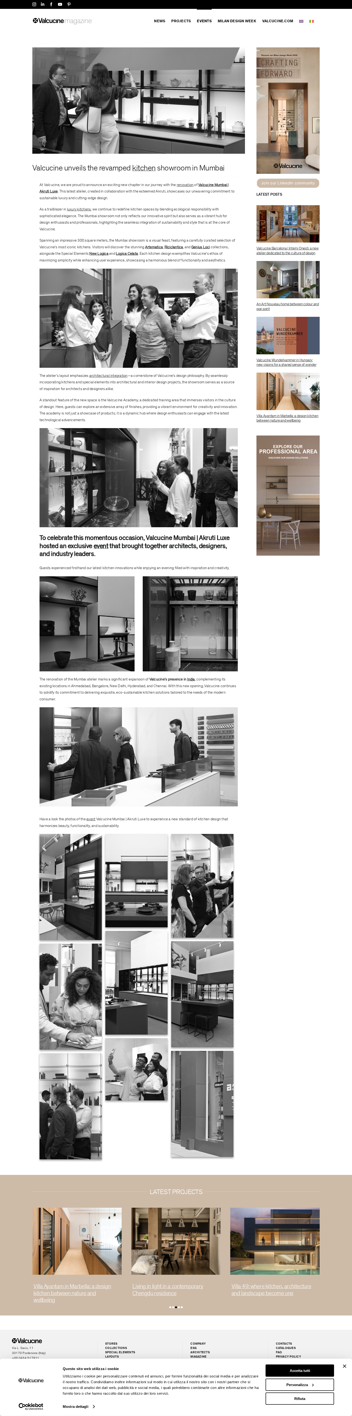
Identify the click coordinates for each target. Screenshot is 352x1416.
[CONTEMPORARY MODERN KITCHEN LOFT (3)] (275, 1209)
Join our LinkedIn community (288, 183)
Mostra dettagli (75, 1407)
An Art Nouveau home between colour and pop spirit (287, 306)
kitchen (143, 168)
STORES (111, 1344)
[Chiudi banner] (344, 1366)
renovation (185, 184)
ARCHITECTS (200, 1352)
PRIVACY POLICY (288, 1357)
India (191, 679)
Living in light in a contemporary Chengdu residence (69, 1290)
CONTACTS (284, 1344)
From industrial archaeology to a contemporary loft (267, 1290)
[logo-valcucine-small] (27, 1340)
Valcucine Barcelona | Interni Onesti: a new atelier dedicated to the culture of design (287, 250)
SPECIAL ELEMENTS (120, 1352)
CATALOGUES (286, 1348)
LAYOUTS (112, 1357)
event (101, 546)
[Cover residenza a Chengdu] (77, 1209)
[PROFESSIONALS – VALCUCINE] (288, 437)
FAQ (279, 1352)
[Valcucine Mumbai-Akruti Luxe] (138, 49)
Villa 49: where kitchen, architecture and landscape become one (172, 1290)
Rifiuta (299, 1399)
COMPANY (198, 1344)
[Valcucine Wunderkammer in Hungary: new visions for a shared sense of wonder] (288, 335)
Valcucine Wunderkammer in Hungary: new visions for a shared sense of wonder (286, 362)
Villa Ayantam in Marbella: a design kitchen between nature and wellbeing (287, 418)
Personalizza (297, 1384)
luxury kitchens (79, 209)
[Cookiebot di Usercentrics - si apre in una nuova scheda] (31, 1406)
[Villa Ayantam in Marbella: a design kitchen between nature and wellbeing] (288, 391)
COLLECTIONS (116, 1348)
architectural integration (108, 375)
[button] (170, 1307)
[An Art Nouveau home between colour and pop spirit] (288, 280)
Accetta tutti (300, 1371)
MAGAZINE (198, 1357)
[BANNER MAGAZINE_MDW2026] (288, 49)
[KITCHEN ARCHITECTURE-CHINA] (176, 1209)
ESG (193, 1348)
